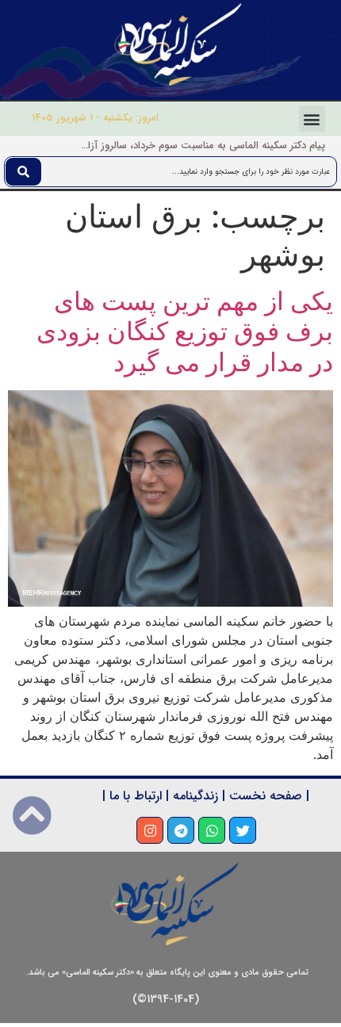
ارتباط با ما (135, 796)
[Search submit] (23, 171)
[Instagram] (149, 830)
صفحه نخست (265, 796)
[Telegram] (180, 830)
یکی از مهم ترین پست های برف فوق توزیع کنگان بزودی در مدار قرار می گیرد (184, 331)
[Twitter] (242, 830)
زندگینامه (195, 796)
